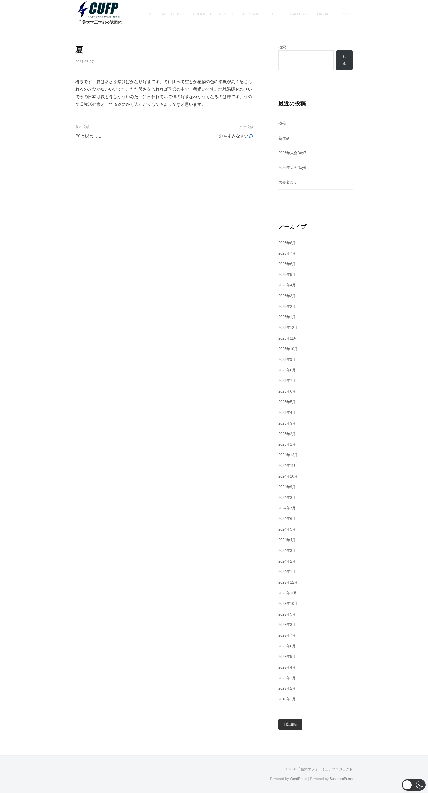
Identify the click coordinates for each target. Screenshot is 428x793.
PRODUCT (202, 14)
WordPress (298, 779)
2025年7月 (287, 380)
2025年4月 (287, 412)
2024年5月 (287, 529)
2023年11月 (287, 593)
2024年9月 (287, 487)
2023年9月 (287, 614)
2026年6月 (287, 264)
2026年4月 (287, 285)
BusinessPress (341, 779)
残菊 (282, 123)
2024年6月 (287, 518)
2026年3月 (287, 296)
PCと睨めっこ (88, 136)
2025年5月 (287, 402)
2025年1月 (287, 444)
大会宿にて (287, 182)
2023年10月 (288, 603)
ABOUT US (171, 14)
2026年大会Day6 (292, 167)
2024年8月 (287, 497)
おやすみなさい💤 (236, 136)
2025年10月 (288, 349)
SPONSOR (250, 14)
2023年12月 (288, 582)
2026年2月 (287, 306)
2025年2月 (287, 434)
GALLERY (298, 14)
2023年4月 (287, 667)
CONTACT (323, 14)
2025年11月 (287, 338)
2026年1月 (287, 317)
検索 (282, 47)
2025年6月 (287, 391)
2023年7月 (287, 635)
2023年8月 (287, 625)
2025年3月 (287, 423)
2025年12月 (288, 327)
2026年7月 (287, 253)
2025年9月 (287, 359)
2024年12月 (288, 455)
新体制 (284, 138)
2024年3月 (287, 550)
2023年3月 (287, 678)
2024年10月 (288, 476)
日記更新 (290, 724)
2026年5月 (287, 274)
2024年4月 (287, 540)
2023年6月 (287, 646)
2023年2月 (287, 688)
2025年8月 (287, 370)
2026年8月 (287, 243)
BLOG (277, 14)
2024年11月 (287, 465)
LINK (344, 14)
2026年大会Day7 (292, 153)
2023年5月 (287, 656)
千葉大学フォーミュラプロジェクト (325, 769)
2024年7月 (287, 508)
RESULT (226, 14)
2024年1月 (287, 571)
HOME (148, 14)
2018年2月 (287, 699)
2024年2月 (287, 561)
